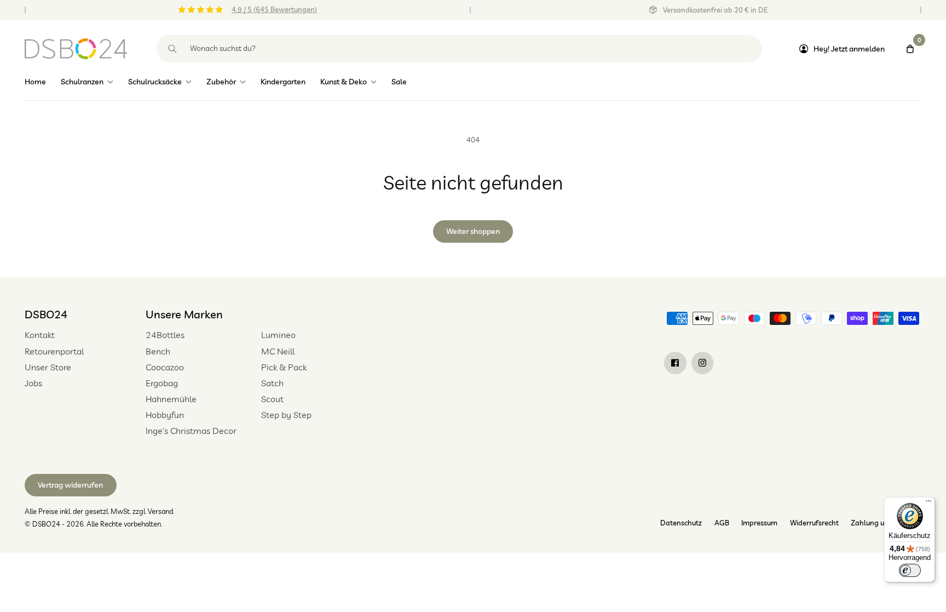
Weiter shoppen (473, 231)
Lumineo (278, 334)
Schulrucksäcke (155, 82)
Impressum (759, 522)
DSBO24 (46, 314)
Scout (272, 398)
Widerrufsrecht (814, 522)
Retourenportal (54, 351)
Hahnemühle (171, 398)
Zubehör (221, 82)
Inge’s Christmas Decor (191, 430)
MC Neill (278, 351)
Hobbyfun (165, 414)
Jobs (33, 383)
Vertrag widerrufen (70, 485)
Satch (272, 383)
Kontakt (40, 334)
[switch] (910, 570)
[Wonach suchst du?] (172, 48)
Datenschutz (681, 522)
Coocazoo (165, 367)
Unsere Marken (184, 314)
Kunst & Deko (343, 82)
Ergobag (162, 383)
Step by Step (286, 414)
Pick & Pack (284, 367)
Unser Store (48, 367)
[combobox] (459, 48)
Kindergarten (283, 82)
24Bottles (165, 334)
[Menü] (928, 503)
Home (35, 82)
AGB (721, 522)
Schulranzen (82, 82)
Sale (399, 82)
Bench (158, 351)
